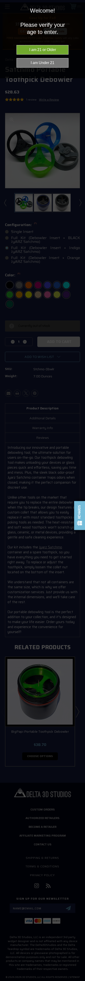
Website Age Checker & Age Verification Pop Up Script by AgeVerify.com (79, 980)
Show (79, 515)
